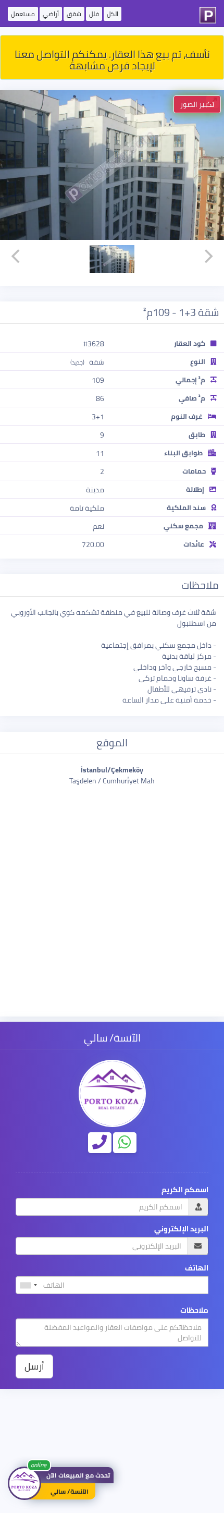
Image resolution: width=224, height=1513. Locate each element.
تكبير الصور (197, 104)
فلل (94, 14)
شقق (74, 14)
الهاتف (196, 1268)
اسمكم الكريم (184, 1189)
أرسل (34, 1366)
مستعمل (23, 14)
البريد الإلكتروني (181, 1229)
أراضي (51, 14)
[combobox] (28, 1285)
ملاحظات (194, 1310)
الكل (112, 14)
